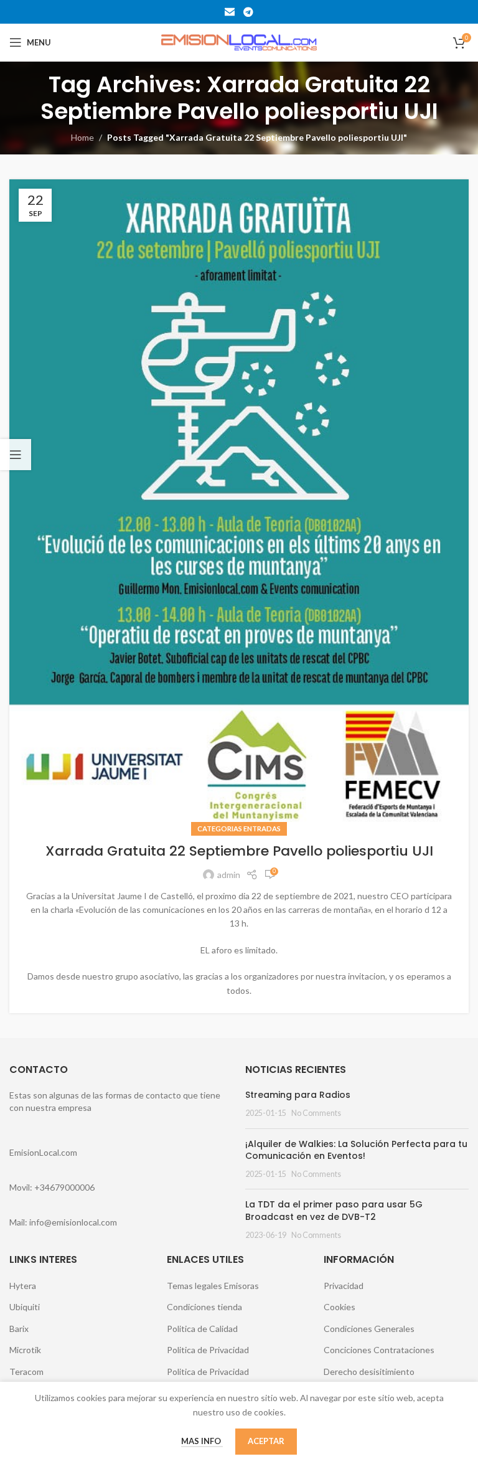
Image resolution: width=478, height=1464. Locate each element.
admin (228, 874)
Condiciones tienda (204, 1306)
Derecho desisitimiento (369, 1371)
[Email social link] (230, 11)
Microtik (25, 1349)
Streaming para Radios (297, 1095)
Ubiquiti (24, 1306)
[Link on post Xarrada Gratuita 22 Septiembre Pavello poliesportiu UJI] (239, 504)
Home (82, 137)
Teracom (26, 1371)
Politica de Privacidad (208, 1349)
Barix (19, 1328)
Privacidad (343, 1285)
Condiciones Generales (369, 1328)
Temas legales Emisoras (213, 1285)
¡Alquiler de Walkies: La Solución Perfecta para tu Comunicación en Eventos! (356, 1150)
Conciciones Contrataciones (379, 1349)
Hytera (22, 1285)
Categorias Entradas (239, 828)
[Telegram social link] (248, 11)
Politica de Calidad (202, 1328)
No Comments (316, 1113)
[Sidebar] (15, 454)
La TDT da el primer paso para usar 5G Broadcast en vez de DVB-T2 (334, 1210)
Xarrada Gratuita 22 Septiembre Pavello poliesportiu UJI (239, 851)
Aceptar (266, 1441)
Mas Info (202, 1441)
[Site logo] (239, 41)
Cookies (339, 1306)
